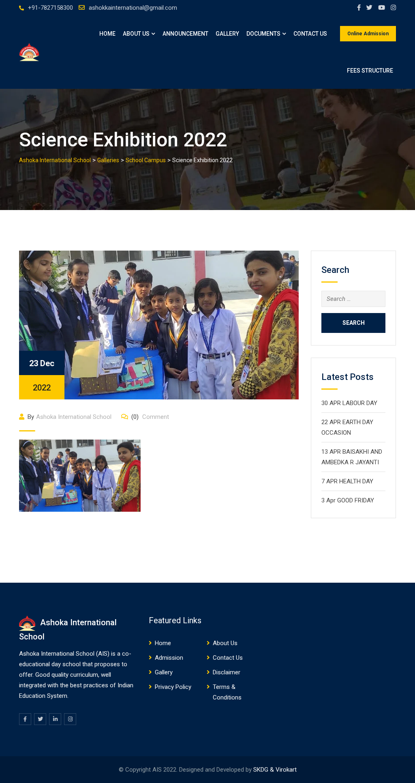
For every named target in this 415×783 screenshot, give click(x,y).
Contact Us (310, 33)
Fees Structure (370, 70)
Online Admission (368, 33)
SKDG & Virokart (275, 769)
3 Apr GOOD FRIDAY (347, 500)
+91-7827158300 (50, 7)
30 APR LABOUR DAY (349, 403)
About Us (136, 33)
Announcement (185, 33)
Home (107, 33)
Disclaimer (226, 672)
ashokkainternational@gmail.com (133, 7)
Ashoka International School (73, 416)
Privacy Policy (173, 687)
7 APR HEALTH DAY (347, 481)
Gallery (227, 33)
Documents (263, 33)
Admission (169, 657)
